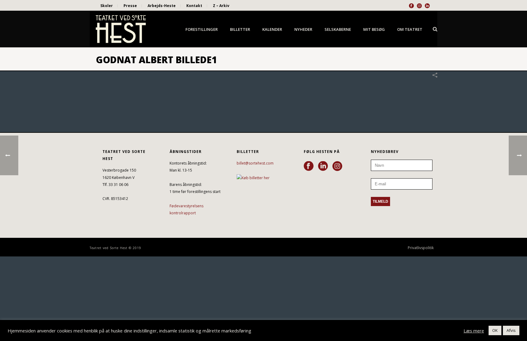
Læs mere (474, 330)
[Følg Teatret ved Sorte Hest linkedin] (323, 166)
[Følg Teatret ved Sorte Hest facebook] (309, 166)
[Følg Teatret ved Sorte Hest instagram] (337, 166)
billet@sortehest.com (255, 163)
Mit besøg (374, 29)
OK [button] (495, 330)
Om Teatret (409, 29)
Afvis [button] (511, 330)
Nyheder (303, 29)
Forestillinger (201, 29)
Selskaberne (337, 29)
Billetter (240, 29)
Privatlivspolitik (421, 247)
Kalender (272, 29)
